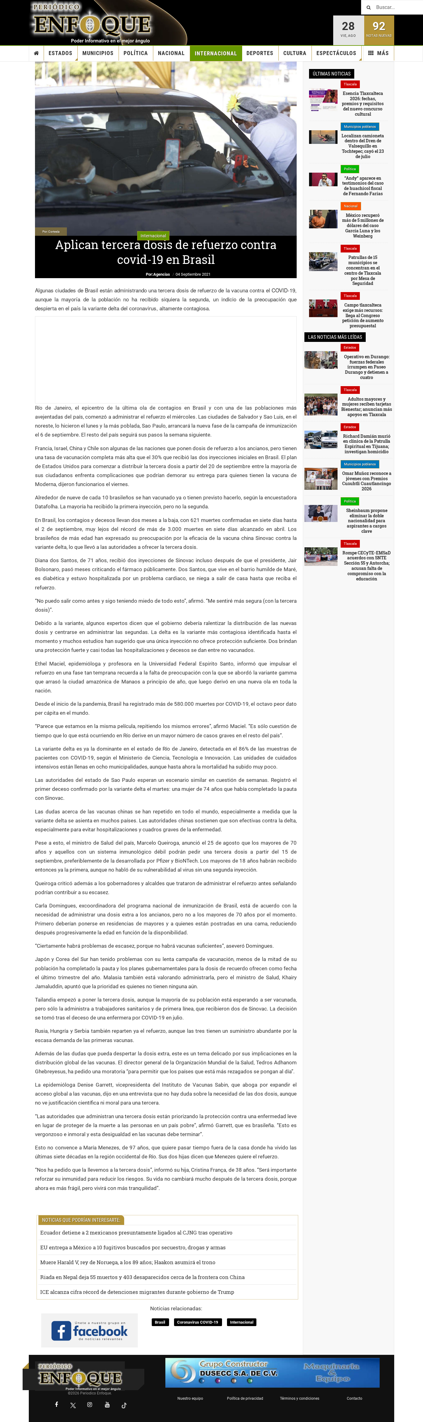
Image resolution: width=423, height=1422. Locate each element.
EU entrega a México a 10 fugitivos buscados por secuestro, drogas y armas (133, 1247)
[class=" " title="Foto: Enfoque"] (321, 556)
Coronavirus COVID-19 (198, 1322)
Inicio (36, 53)
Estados (60, 53)
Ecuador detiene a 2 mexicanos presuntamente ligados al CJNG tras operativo (136, 1232)
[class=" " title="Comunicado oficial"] (321, 478)
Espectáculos (336, 53)
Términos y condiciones (299, 1398)
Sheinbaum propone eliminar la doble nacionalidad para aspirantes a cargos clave (366, 520)
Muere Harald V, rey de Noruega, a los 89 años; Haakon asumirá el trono (128, 1262)
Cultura (295, 53)
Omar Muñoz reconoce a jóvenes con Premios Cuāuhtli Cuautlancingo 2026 (366, 481)
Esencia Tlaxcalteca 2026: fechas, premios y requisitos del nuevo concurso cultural (363, 103)
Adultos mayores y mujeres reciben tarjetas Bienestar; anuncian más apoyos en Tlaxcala (366, 406)
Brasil (160, 1322)
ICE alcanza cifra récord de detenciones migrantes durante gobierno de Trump (137, 1291)
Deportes (259, 53)
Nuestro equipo (190, 1398)
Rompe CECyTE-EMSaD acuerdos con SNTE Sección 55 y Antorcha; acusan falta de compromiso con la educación (366, 566)
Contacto (354, 1398)
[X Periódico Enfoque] (73, 1405)
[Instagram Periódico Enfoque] (89, 1405)
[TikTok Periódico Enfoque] (124, 1405)
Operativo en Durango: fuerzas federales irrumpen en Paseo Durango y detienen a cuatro (367, 367)
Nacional (171, 53)
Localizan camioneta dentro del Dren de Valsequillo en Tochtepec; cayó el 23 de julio (363, 146)
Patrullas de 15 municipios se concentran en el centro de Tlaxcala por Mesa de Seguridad (362, 270)
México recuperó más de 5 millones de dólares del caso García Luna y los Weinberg (363, 225)
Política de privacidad (245, 1398)
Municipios (98, 53)
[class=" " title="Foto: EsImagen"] (323, 261)
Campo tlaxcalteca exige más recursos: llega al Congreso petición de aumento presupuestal (363, 315)
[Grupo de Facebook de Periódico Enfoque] (89, 1325)
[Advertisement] (165, 360)
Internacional (216, 53)
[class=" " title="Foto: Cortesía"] (323, 105)
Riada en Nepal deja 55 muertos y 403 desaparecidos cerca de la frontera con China (142, 1277)
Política (136, 53)
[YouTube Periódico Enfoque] (107, 1405)
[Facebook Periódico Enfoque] (56, 1405)
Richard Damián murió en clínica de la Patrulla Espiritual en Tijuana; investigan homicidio (366, 444)
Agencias (161, 274)
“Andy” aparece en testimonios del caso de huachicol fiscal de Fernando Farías (363, 185)
